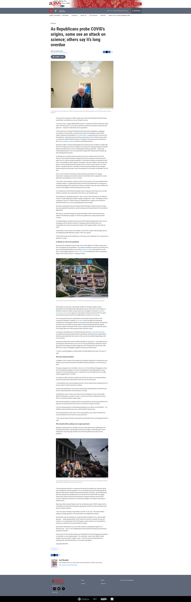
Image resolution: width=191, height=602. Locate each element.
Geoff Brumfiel (59, 51)
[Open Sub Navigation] (69, 15)
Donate (138, 4)
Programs (65, 15)
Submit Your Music (55, 15)
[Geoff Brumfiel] (54, 563)
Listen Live (103, 583)
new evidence (79, 320)
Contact (83, 583)
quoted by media (87, 249)
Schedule (74, 15)
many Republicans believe (66, 141)
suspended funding (97, 332)
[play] (51, 11)
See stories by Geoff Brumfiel (68, 565)
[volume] (55, 11)
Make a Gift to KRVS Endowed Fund (119, 15)
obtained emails (82, 368)
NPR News (53, 23)
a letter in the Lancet (80, 251)
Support (103, 15)
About (82, 580)
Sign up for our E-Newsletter (127, 580)
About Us (83, 15)
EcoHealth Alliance (81, 135)
